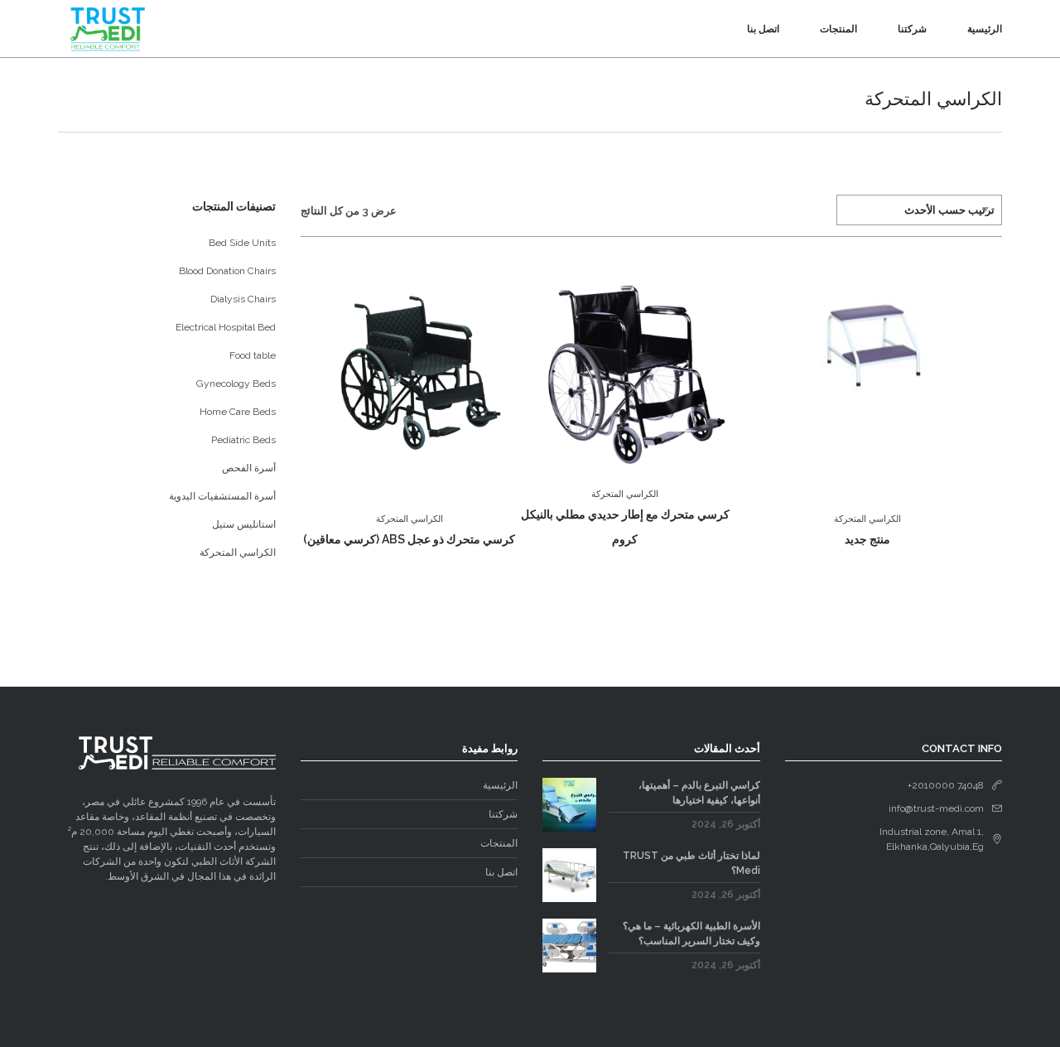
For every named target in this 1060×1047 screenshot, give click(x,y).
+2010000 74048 (946, 785)
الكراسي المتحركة (867, 519)
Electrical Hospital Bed (226, 327)
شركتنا (912, 29)
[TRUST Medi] (107, 29)
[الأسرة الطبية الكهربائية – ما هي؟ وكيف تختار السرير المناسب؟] (569, 945)
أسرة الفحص (249, 468)
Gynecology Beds (236, 383)
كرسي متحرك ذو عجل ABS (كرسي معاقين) (409, 539)
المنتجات (838, 29)
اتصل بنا (763, 29)
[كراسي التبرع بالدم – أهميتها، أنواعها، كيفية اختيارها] (569, 805)
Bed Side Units (242, 242)
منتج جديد (867, 539)
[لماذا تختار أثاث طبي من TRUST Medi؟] (569, 875)
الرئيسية (984, 29)
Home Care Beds (238, 411)
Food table (252, 355)
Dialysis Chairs (243, 299)
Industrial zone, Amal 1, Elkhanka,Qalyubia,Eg (931, 839)
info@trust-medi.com (936, 808)
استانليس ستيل (244, 524)
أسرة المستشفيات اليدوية (222, 496)
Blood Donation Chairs (227, 271)
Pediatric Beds (243, 440)
